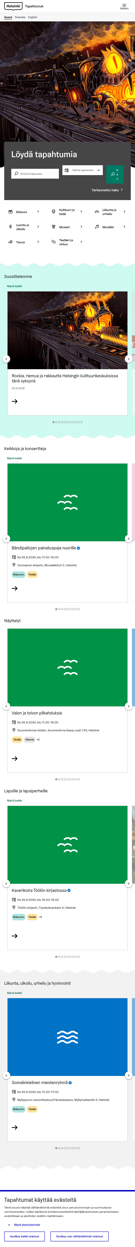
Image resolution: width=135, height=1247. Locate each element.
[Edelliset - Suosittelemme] (6, 359)
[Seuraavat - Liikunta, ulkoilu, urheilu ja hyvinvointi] (129, 1075)
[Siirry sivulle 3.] (59, 422)
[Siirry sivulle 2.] (56, 422)
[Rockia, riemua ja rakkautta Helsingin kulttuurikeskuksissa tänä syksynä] (67, 353)
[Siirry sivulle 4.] (62, 422)
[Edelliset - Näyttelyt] (6, 706)
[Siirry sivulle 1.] (53, 422)
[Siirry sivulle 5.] (65, 422)
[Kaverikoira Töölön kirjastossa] (67, 878)
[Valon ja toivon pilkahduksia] (67, 701)
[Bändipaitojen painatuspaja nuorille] (67, 532)
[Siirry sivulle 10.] (79, 422)
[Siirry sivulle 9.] (76, 422)
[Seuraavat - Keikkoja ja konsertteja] (129, 539)
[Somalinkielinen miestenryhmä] (67, 1070)
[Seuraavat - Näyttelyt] (129, 706)
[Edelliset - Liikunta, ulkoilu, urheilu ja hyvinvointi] (6, 1075)
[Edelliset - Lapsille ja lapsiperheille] (6, 883)
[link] (13, 6)
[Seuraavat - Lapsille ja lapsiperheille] (129, 883)
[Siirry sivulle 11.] (82, 422)
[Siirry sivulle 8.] (73, 422)
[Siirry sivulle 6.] (67, 422)
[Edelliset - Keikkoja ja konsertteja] (6, 539)
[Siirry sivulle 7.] (70, 422)
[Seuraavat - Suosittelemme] (129, 359)
